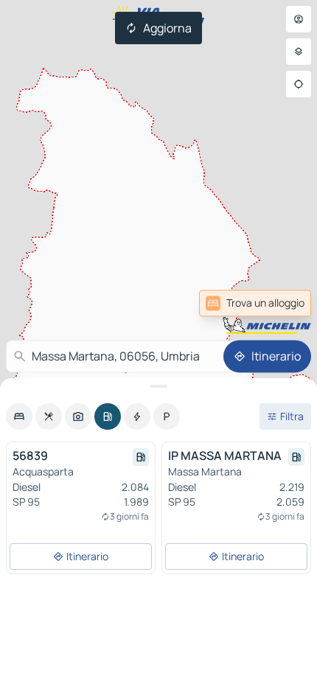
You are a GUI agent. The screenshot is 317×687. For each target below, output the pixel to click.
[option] (19, 416)
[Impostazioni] (298, 51)
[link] (255, 303)
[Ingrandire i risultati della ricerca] (158, 386)
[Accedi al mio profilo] (298, 19)
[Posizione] (298, 84)
